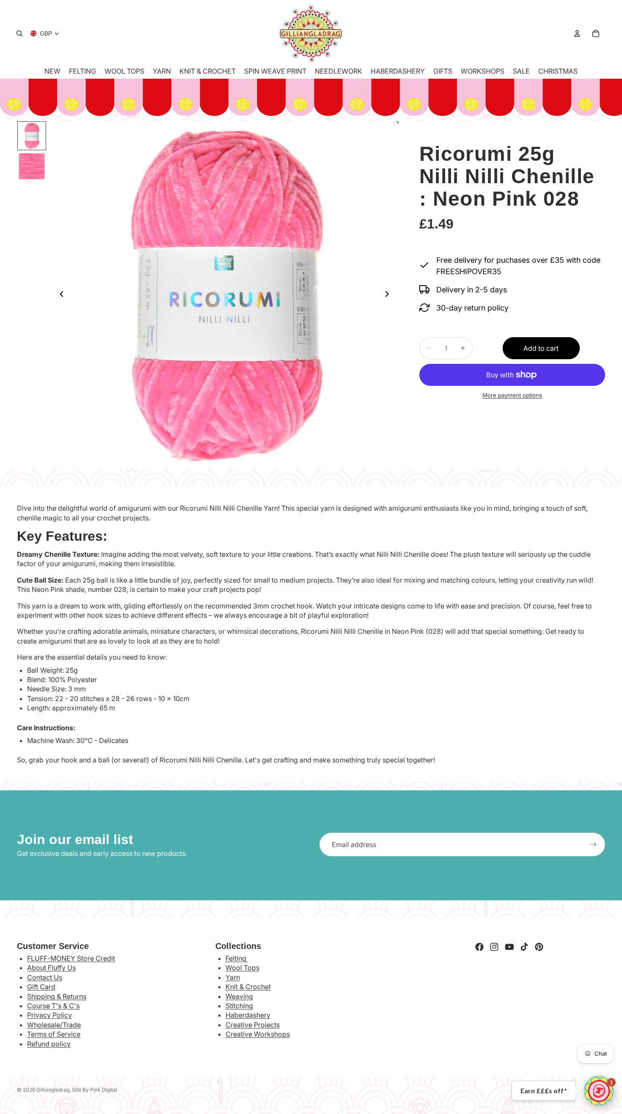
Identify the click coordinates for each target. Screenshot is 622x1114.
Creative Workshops (258, 1034)
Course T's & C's (53, 1005)
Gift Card (41, 986)
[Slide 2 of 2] (31, 166)
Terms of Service (53, 1034)
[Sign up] (593, 844)
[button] (599, 1091)
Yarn (233, 977)
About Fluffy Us (51, 967)
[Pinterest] (539, 947)
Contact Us (44, 977)
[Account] (577, 33)
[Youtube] (509, 947)
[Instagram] (494, 947)
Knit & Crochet (248, 986)
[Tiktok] (524, 947)
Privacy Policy (49, 1015)
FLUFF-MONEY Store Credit (71, 958)
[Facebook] (479, 947)
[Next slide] (389, 295)
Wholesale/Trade (54, 1024)
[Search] (19, 33)
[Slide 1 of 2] (31, 135)
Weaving (239, 996)
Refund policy (49, 1044)
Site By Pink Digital (94, 1089)
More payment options (512, 395)
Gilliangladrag (52, 1089)
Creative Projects (253, 1024)
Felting (237, 958)
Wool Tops (242, 967)
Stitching (239, 1005)
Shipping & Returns (56, 996)
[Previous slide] (59, 295)
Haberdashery (248, 1015)
